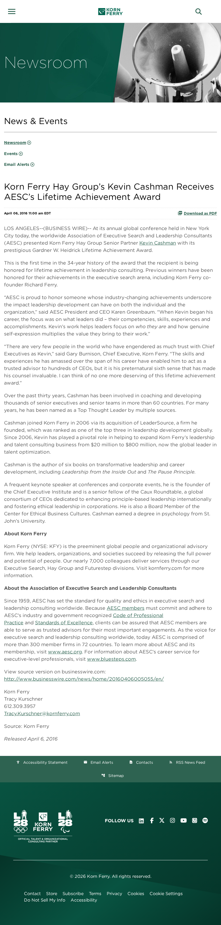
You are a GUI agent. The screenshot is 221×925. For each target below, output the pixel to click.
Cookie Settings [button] (166, 893)
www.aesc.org (65, 652)
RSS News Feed (187, 762)
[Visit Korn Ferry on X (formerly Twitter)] (162, 820)
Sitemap (112, 775)
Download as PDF (200, 213)
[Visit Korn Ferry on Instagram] (172, 820)
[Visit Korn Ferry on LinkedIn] (141, 821)
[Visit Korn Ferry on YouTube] (183, 820)
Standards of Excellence (64, 622)
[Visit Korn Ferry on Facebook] (152, 820)
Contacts (141, 762)
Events (11, 153)
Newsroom (15, 142)
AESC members (125, 608)
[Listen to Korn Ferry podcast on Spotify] (205, 820)
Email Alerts (16, 164)
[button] (13, 11)
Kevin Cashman (157, 243)
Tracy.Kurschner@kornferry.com (42, 713)
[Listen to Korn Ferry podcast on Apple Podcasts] (194, 820)
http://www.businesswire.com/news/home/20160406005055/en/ (84, 679)
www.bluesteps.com (111, 659)
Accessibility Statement (42, 762)
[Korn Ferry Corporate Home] (111, 11)
